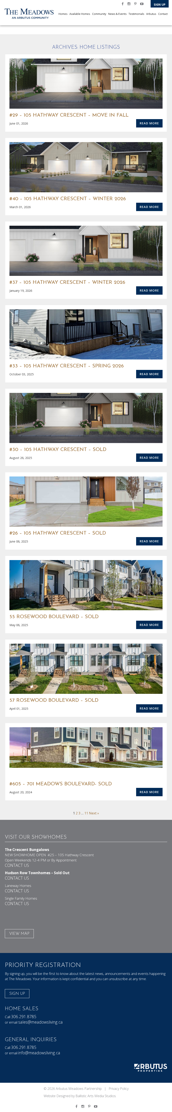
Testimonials (136, 14)
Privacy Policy (119, 1088)
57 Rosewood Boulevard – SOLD (53, 700)
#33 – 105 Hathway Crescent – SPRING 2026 (66, 366)
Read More (149, 123)
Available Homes (79, 14)
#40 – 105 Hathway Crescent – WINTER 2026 (67, 198)
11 (86, 813)
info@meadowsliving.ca (39, 1053)
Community (99, 14)
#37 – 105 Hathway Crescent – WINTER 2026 (67, 282)
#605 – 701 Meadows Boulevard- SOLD (60, 784)
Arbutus (151, 14)
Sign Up (159, 4)
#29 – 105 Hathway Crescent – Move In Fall (69, 115)
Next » (94, 813)
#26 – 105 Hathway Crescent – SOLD (57, 533)
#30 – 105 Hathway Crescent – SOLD (57, 449)
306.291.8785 (23, 1016)
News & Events (117, 14)
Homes (63, 14)
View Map (19, 934)
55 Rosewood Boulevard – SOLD (54, 616)
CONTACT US (17, 865)
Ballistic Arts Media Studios (96, 1096)
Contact (163, 14)
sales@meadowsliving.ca (40, 1022)
